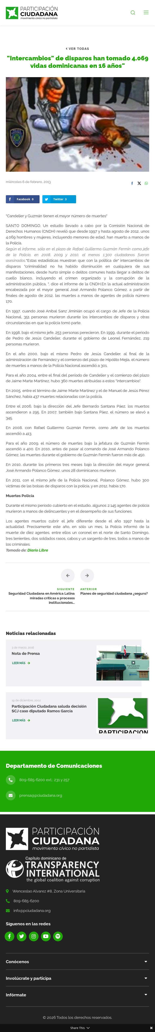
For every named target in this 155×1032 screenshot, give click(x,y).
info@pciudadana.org (32, 910)
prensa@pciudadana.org (40, 795)
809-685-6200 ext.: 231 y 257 (44, 779)
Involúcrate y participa (28, 978)
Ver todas (78, 49)
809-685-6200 (26, 901)
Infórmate (16, 994)
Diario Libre (37, 550)
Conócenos (17, 961)
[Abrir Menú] (146, 12)
